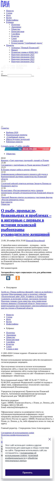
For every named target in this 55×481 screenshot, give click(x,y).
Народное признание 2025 (22, 54)
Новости (10, 11)
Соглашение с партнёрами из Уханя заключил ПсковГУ (25, 165)
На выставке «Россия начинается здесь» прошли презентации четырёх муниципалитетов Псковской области (27, 191)
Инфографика (12, 20)
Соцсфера (15, 34)
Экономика (16, 27)
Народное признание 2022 (22, 61)
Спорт (14, 38)
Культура (15, 36)
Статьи (9, 13)
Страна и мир (17, 41)
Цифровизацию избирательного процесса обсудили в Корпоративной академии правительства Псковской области (24, 176)
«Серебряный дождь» (15, 137)
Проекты (10, 45)
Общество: (10, 154)
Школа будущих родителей (18, 139)
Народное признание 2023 (22, 59)
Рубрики (10, 22)
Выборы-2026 (12, 132)
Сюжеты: (5, 128)
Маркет (14, 50)
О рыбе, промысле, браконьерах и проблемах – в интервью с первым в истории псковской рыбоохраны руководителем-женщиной (26, 222)
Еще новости (6, 202)
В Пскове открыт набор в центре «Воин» (19, 170)
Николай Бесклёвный (35, 240)
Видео (9, 18)
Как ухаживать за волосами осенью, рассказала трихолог (24, 297)
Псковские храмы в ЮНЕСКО (24, 52)
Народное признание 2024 (22, 57)
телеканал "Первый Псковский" (25, 48)
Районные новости (14, 142)
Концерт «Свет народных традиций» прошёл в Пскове (25, 160)
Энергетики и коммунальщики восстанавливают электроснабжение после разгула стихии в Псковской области (27, 305)
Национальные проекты (16, 135)
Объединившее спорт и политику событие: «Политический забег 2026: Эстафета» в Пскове (23, 295)
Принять (27, 472)
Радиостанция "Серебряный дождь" (27, 43)
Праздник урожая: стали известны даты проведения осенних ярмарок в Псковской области (23, 302)
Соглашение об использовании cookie (17, 433)
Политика (15, 24)
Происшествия (17, 31)
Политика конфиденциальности (15, 435)
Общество (15, 29)
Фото (8, 15)
